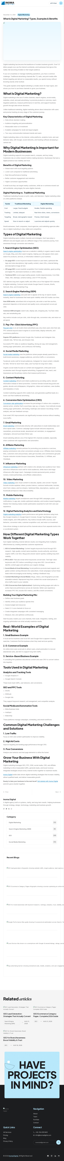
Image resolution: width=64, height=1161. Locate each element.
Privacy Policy (8, 1141)
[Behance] (59, 1156)
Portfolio (36, 1120)
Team (35, 1117)
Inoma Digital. (14, 1156)
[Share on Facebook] (4, 809)
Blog (4, 1138)
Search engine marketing (11, 295)
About (35, 1114)
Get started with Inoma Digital (47, 781)
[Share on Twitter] (6, 809)
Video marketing (8, 483)
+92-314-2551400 (41, 1132)
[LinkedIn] (55, 1156)
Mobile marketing (9, 498)
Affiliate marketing (9, 448)
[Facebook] (48, 1156)
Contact (36, 1123)
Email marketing (8, 426)
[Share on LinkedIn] (9, 809)
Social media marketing (11, 354)
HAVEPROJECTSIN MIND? (32, 1074)
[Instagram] (51, 1156)
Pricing (5, 1135)
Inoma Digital (7, 774)
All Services (7, 1132)
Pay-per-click (7, 328)
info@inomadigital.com (43, 1135)
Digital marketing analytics (12, 514)
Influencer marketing (10, 467)
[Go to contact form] (58, 1142)
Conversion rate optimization (13, 403)
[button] (61, 3)
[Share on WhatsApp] (11, 809)
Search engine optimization (12, 251)
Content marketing (9, 381)
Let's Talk (53, 3)
